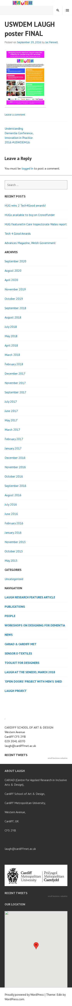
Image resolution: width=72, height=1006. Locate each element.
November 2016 (15, 467)
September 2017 (15, 392)
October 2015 (14, 551)
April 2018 (11, 345)
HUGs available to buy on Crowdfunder (30, 215)
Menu (67, 10)
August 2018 (13, 317)
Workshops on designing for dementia (35, 625)
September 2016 (15, 486)
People (10, 616)
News (9, 635)
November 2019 (15, 289)
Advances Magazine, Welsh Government (30, 243)
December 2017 (15, 373)
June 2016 (11, 514)
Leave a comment (15, 114)
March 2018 (12, 355)
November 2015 (15, 542)
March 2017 (12, 429)
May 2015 (11, 560)
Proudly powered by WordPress (24, 994)
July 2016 (11, 504)
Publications (15, 606)
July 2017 (11, 401)
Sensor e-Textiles (18, 653)
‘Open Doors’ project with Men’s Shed (33, 681)
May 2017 (11, 420)
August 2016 (13, 495)
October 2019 (14, 299)
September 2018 (15, 308)
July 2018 (11, 327)
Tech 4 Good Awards (18, 233)
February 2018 (14, 364)
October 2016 (14, 476)
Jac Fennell (51, 42)
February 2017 (14, 439)
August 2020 (13, 270)
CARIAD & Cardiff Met (20, 644)
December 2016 (15, 458)
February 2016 (14, 523)
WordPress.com (14, 999)
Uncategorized (14, 579)
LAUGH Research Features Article (30, 597)
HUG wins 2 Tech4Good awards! (25, 205)
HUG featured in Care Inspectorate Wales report (36, 224)
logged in (27, 168)
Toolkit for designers (22, 663)
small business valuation (57, 758)
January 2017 (13, 448)
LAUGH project (16, 691)
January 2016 (13, 532)
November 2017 (15, 383)
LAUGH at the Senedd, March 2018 (30, 672)
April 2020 (11, 280)
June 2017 (11, 411)
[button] (36, 946)
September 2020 (15, 261)
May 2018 (11, 336)
